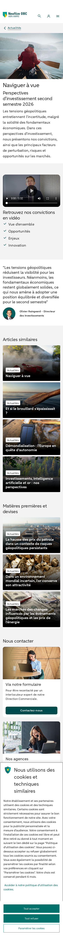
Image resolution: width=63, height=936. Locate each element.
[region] (31, 849)
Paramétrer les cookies (31, 928)
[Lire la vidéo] (31, 190)
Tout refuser (31, 918)
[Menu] (58, 16)
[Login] (48, 16)
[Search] (39, 16)
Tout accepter (32, 908)
